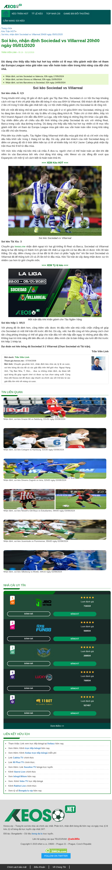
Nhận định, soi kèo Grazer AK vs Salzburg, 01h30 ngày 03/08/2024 (34, 419)
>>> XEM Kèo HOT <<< (55, 162)
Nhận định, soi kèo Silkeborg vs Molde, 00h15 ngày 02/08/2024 (33, 572)
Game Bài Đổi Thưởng (76, 13)
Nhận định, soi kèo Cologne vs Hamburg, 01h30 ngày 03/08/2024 (34, 449)
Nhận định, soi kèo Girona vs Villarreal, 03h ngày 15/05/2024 (34, 79)
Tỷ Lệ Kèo (37, 13)
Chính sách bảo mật (16, 867)
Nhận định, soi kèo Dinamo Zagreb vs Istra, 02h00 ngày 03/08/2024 (35, 480)
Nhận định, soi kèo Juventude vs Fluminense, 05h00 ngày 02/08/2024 (36, 541)
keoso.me (20, 246)
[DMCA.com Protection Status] (56, 850)
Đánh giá (28, 614)
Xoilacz (51, 743)
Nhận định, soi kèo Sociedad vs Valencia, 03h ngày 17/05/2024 (35, 76)
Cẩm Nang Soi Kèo (14, 20)
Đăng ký (75, 614)
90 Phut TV (18, 762)
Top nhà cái (53, 13)
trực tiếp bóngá (33, 748)
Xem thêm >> (57, 726)
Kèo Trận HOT (20, 13)
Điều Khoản (39, 867)
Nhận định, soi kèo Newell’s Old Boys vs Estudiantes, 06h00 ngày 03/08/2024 (39, 510)
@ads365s (74, 839)
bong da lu (37, 833)
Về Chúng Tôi (59, 867)
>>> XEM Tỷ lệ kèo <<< (55, 265)
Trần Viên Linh (22, 357)
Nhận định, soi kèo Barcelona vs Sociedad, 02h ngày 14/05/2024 (35, 82)
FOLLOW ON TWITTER (56, 856)
